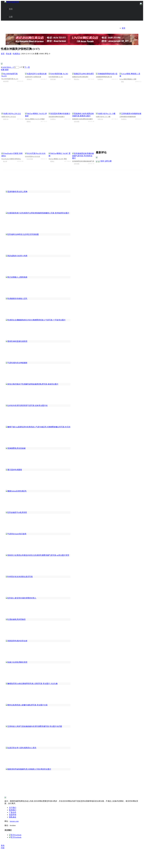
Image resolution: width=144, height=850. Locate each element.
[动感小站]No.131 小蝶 (103, 116)
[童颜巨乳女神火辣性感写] (83, 74)
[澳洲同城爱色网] (11, 2)
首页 (123, 28)
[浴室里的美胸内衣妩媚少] (60, 113)
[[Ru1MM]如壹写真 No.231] (12, 75)
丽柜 (122, 81)
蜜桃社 (29, 121)
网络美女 (76, 79)
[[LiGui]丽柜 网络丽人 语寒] (130, 75)
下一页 (27, 67)
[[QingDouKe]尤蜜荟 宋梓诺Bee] (12, 154)
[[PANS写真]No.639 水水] (36, 153)
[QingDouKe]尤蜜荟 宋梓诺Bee (11, 159)
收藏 (2, 70)
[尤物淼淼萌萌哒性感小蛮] (107, 74)
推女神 (5, 161)
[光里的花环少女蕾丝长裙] (36, 74)
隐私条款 (12, 817)
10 (10, 67)
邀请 (7, 70)
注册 (11, 17)
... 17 (12, 67)
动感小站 (5, 119)
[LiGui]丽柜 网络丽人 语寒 (127, 79)
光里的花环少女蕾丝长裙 (33, 77)
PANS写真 (30, 159)
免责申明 (12, 815)
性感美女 (16, 54)
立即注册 (108, 161)
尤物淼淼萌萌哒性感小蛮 (104, 77)
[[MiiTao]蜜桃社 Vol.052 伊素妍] (36, 114)
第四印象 (53, 79)
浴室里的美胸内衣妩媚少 (57, 116)
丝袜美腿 (76, 121)
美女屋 (8, 54)
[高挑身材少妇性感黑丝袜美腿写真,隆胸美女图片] (83, 114)
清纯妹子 (29, 79)
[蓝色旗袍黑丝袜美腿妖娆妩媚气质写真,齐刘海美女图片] (83, 155)
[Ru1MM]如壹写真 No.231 (9, 79)
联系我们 (12, 810)
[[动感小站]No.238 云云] (12, 113)
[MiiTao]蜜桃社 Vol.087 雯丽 (58, 159)
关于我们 (12, 808)
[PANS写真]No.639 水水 (32, 156)
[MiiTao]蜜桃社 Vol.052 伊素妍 (35, 119)
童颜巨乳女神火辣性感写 (80, 77)
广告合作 (12, 812)
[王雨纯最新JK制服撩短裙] (130, 113)
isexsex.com (14, 821)
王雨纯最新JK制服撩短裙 (127, 116)
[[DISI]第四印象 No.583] (60, 74)
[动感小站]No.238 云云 (8, 116)
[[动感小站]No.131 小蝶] (107, 113)
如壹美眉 (5, 81)
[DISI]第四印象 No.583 (56, 77)
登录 (11, 9)
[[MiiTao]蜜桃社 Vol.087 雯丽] (60, 154)
